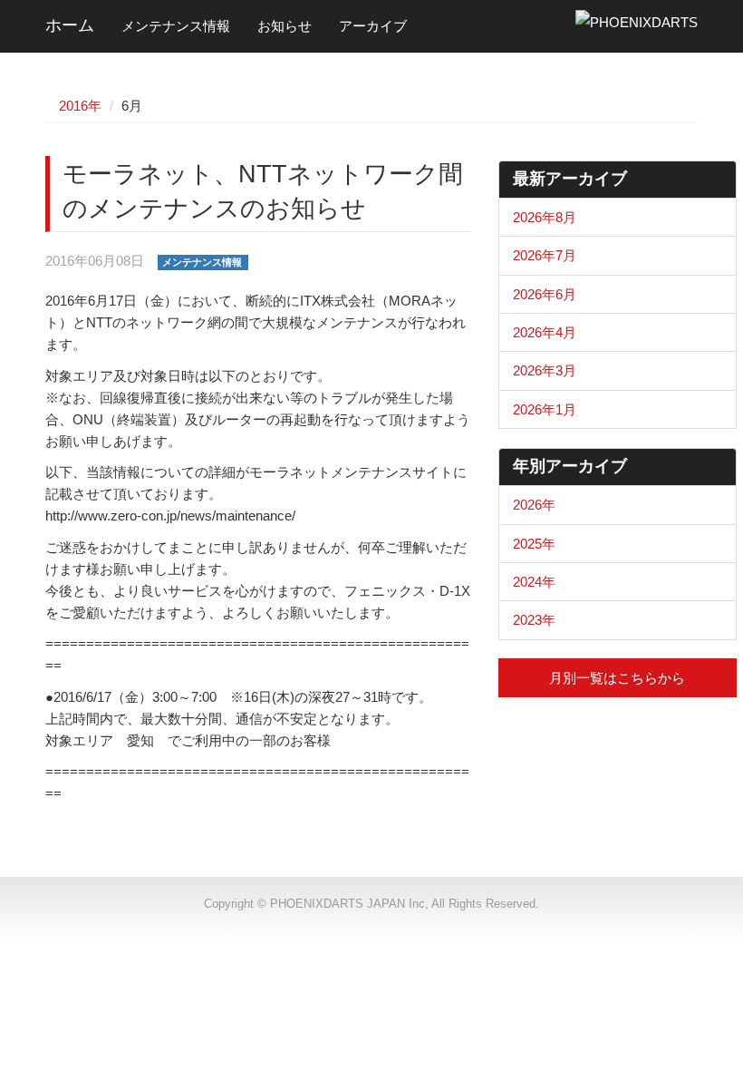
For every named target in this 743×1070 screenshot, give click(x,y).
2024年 (534, 581)
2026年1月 (544, 409)
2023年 (534, 619)
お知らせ (284, 26)
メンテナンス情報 (175, 26)
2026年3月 (544, 370)
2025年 (534, 543)
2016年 (80, 105)
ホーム (69, 25)
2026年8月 (544, 217)
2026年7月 (544, 255)
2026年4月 (544, 332)
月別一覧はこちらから (617, 678)
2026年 (534, 504)
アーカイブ (373, 26)
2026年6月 (544, 294)
